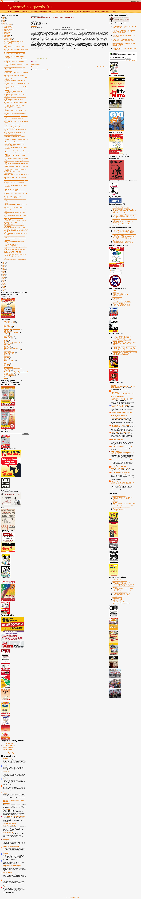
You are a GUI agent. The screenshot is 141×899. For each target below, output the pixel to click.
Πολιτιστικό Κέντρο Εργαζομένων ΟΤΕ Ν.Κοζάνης (124, 349)
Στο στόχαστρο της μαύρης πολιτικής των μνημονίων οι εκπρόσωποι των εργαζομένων (123, 40)
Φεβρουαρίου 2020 (8, 38)
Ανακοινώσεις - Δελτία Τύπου (11, 332)
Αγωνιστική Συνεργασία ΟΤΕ (30, 7)
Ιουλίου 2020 (7, 30)
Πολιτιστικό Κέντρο (8, 367)
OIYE (5, 378)
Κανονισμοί (7, 356)
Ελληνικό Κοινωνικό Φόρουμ (119, 496)
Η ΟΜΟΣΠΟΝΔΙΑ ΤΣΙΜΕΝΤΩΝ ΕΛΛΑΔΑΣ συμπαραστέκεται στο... (14, 106)
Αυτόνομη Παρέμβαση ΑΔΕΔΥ (120, 581)
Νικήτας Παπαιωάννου (8, 749)
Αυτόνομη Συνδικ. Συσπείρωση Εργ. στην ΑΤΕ (124, 584)
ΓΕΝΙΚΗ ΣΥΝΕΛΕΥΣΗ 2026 (117, 406)
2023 (3, 18)
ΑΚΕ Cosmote (116, 291)
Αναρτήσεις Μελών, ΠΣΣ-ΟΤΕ (118, 466)
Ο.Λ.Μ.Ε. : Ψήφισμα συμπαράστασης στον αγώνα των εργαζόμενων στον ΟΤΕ (52, 17)
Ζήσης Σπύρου (6, 751)
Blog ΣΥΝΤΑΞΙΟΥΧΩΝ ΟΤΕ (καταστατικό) (121, 446)
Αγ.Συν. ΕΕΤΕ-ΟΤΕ (9, 321)
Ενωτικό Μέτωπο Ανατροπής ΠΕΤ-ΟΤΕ (122, 302)
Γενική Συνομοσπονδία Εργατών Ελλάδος (123, 497)
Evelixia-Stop (6, 771)
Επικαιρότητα (7, 351)
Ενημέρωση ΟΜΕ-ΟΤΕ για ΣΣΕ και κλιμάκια (14, 227)
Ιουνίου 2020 (7, 32)
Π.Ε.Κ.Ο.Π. (5, 854)
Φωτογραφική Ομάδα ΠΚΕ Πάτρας (121, 354)
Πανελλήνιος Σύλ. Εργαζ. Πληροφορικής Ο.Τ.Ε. (124, 215)
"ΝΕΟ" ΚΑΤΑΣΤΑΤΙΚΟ (115, 441)
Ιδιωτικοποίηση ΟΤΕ (9, 353)
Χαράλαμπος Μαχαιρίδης (116, 426)
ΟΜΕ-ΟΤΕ (6, 363)
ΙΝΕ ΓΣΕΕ (115, 502)
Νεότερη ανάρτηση (35, 66)
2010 (3, 275)
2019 (3, 262)
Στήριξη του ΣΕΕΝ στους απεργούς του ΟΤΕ (14, 52)
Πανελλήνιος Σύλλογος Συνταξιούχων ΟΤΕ (122, 459)
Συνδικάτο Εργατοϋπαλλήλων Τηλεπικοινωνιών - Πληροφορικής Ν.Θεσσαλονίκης (124, 237)
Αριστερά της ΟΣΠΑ (117, 599)
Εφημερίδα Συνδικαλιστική (9, 823)
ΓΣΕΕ (5, 341)
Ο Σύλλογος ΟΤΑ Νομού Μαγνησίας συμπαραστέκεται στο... (12, 127)
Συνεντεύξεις (7, 369)
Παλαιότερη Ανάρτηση (102, 66)
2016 (3, 266)
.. (34, 26)
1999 (3, 290)
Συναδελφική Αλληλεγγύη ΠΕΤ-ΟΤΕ (121, 305)
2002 (3, 286)
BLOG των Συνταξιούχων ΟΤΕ (118, 439)
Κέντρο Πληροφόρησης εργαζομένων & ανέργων (124, 503)
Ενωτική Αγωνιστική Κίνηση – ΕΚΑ (12, 349)
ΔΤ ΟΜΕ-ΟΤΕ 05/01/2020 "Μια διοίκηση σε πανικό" (16, 229)
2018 (3, 263)
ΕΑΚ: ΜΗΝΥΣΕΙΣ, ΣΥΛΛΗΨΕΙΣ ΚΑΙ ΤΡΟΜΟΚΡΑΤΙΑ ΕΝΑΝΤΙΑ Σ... (12, 197)
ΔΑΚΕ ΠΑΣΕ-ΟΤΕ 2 (117, 297)
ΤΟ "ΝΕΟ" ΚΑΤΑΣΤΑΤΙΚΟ (116, 448)
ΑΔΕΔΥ (114, 499)
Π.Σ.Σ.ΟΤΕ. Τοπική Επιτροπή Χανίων (120, 405)
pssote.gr (113, 385)
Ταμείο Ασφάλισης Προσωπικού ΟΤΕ (121, 507)
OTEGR (5, 793)
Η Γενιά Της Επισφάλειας (9, 825)
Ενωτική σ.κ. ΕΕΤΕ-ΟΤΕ (118, 300)
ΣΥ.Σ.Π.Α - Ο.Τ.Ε (117, 508)
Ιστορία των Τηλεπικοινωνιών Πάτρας (121, 337)
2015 (3, 268)
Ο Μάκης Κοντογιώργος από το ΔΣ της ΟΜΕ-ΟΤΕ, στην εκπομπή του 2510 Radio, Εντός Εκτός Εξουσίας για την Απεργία (125, 31)
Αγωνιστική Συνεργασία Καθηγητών (121, 582)
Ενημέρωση (7, 347)
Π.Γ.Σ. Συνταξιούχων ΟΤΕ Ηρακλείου (120, 472)
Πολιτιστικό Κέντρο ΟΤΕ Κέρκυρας (121, 353)
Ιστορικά (6, 354)
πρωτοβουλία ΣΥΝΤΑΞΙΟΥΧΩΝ (119, 415)
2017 (3, 265)
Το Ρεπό (5, 887)
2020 (3, 23)
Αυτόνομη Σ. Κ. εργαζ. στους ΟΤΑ (121, 595)
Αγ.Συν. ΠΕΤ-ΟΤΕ (8, 326)
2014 (3, 269)
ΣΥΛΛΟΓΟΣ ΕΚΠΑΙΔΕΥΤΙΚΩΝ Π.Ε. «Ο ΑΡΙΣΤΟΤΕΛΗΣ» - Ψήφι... (13, 245)
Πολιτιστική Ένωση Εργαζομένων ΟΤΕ (122, 340)
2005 (3, 283)
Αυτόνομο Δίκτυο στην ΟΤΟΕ (119, 583)
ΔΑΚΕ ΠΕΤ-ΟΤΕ (116, 298)
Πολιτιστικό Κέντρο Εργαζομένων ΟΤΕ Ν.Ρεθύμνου (125, 352)
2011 (3, 274)
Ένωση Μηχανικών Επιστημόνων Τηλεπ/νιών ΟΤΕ (125, 214)
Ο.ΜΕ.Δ (114, 504)
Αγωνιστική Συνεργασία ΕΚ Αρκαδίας (121, 603)
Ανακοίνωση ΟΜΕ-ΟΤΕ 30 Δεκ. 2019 (12, 252)
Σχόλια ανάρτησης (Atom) (44, 69)
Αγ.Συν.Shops (7, 327)
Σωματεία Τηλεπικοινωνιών (10, 374)
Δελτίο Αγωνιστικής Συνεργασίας (12, 342)
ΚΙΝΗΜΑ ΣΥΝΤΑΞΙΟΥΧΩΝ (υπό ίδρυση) (121, 432)
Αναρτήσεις (114, 270)
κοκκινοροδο (6, 839)
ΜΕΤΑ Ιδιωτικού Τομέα (9, 360)
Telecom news (6, 803)
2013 (3, 271)
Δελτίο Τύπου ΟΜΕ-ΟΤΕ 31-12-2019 (12, 251)
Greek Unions (6, 778)
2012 (3, 272)
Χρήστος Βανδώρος (8, 743)
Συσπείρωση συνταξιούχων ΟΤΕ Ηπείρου (121, 412)
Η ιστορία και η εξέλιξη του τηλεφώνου (122, 336)
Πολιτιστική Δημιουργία (118, 341)
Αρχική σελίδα (68, 66)
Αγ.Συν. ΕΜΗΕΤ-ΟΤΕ (9, 322)
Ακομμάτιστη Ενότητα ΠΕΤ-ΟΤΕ (120, 294)
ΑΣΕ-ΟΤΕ (115, 292)
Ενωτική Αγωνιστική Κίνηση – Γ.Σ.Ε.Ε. (13, 348)
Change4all (115, 510)
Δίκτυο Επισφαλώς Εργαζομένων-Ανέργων (14, 816)
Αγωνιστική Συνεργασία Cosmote (12, 329)
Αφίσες (6, 340)
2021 (3, 21)
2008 (3, 278)
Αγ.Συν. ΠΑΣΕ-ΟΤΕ (9, 325)
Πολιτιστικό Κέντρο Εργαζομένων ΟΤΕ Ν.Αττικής (124, 347)
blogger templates (66, 897)
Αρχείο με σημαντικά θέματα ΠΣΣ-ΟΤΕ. (121, 481)
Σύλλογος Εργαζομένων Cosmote (121, 212)
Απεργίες (6, 335)
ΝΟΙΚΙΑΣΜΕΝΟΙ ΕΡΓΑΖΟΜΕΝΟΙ (11, 846)
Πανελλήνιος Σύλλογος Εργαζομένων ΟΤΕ (123, 209)
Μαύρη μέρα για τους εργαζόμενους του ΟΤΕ (14, 249)
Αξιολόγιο (6, 334)
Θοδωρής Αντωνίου (8, 747)
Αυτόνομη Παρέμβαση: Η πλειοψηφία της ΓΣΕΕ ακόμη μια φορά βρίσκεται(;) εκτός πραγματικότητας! (124, 44)
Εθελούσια (6, 346)
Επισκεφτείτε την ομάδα (131, 60)
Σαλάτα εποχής (7, 861)
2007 (3, 280)
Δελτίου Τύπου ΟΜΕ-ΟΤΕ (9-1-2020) (12, 135)
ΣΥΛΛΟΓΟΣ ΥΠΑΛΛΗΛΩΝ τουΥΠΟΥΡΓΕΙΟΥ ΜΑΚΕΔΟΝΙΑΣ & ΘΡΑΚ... (14, 145)
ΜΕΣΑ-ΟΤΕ (7, 359)
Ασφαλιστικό (7, 337)
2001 (3, 287)
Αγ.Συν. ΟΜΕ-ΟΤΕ (8, 324)
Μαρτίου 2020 (7, 36)
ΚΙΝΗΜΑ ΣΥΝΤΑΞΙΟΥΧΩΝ (117, 396)
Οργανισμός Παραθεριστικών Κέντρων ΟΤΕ (123, 505)
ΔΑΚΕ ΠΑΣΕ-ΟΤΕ (117, 295)
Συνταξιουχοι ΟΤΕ (115, 451)
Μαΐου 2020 (6, 33)
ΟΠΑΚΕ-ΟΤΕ (7, 364)
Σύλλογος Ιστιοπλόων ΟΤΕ (119, 509)
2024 (3, 17)
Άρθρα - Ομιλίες (8, 336)
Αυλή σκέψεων (6, 809)
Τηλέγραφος (6, 879)
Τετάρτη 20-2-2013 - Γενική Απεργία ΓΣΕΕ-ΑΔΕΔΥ (122, 474)
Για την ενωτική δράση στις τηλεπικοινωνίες (123, 230)
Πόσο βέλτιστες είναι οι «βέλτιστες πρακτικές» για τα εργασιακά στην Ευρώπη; (124, 27)
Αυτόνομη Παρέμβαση (9, 338)
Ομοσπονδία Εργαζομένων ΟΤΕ (120, 206)
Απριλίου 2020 (7, 35)
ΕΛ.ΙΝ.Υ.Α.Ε (115, 501)
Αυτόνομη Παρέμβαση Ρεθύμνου (120, 601)
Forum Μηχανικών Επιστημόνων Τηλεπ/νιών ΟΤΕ (124, 217)
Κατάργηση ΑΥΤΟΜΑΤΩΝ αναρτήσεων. (119, 468)
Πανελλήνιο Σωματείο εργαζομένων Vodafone (123, 231)
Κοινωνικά (6, 357)
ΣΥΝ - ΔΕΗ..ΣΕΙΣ (117, 600)
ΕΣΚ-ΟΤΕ (115, 299)
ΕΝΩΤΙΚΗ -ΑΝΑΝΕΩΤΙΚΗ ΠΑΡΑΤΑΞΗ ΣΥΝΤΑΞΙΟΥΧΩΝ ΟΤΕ (120, 391)
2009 (3, 277)
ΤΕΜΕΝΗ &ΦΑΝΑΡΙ (7, 872)
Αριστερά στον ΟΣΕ (117, 598)
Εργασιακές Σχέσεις (9, 352)
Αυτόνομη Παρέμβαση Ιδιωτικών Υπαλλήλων (123, 590)
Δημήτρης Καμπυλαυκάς (9, 745)
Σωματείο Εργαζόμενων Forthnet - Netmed (123, 242)
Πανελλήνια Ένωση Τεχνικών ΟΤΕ (121, 208)
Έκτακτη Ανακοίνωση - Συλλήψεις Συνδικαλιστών (15, 220)
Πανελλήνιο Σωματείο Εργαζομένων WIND (123, 232)
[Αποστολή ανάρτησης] (31, 56)
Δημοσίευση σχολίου (35, 64)
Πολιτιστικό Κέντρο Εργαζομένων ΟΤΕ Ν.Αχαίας (124, 348)
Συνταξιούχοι (7, 370)
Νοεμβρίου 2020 (7, 26)
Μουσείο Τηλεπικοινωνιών (119, 338)
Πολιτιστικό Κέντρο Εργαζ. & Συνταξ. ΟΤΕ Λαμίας (124, 342)
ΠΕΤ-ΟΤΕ (6, 365)
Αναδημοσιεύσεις (8, 331)
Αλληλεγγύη (7, 330)
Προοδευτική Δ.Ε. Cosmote (119, 303)
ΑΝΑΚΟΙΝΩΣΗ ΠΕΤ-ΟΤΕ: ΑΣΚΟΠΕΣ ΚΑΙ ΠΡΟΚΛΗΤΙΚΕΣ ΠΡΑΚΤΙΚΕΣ (13, 188)
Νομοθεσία (6, 362)
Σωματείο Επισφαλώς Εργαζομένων (12, 865)
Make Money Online (74, 897)
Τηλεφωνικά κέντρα (9, 375)
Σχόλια (113, 272)
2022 (3, 20)
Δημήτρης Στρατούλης (8, 753)
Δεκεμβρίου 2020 (8, 24)
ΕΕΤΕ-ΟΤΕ (7, 345)
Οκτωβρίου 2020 (8, 27)
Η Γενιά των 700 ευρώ (8, 832)
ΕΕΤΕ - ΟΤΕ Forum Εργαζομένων (121, 216)
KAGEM (5, 786)
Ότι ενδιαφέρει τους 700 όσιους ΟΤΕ (120, 425)
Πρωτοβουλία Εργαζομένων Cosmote (121, 304)
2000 (3, 289)
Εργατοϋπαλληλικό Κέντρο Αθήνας (121, 498)
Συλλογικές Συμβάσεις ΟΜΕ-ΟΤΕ (12, 368)
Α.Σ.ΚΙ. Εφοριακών (117, 597)
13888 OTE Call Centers (9, 758)
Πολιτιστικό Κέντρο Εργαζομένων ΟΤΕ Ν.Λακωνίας (125, 351)
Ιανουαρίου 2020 (8, 39)
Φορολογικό (7, 376)
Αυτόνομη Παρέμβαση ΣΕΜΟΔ (120, 592)
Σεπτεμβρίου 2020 (8, 29)
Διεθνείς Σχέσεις (8, 343)
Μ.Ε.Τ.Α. (6, 358)
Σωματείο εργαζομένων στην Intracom (122, 241)
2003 (3, 284)
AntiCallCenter (6, 766)
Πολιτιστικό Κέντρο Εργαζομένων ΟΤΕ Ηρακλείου (124, 346)
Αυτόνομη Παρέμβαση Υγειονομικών (121, 593)
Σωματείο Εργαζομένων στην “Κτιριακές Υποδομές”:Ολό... (13, 100)
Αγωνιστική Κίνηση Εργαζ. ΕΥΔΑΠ (121, 594)
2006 (3, 281)
